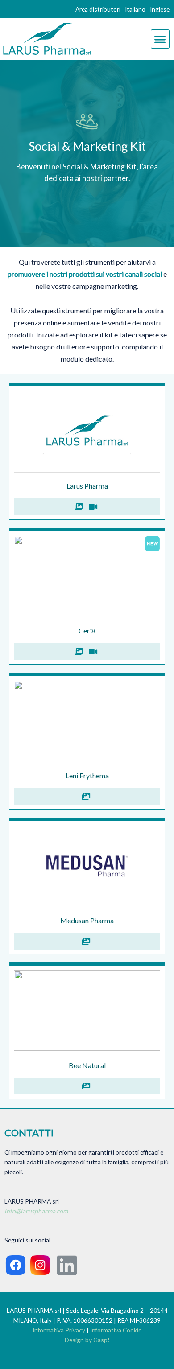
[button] (160, 39)
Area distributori (97, 9)
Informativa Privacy (59, 1330)
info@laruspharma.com (36, 1211)
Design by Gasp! (87, 1340)
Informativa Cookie (115, 1330)
